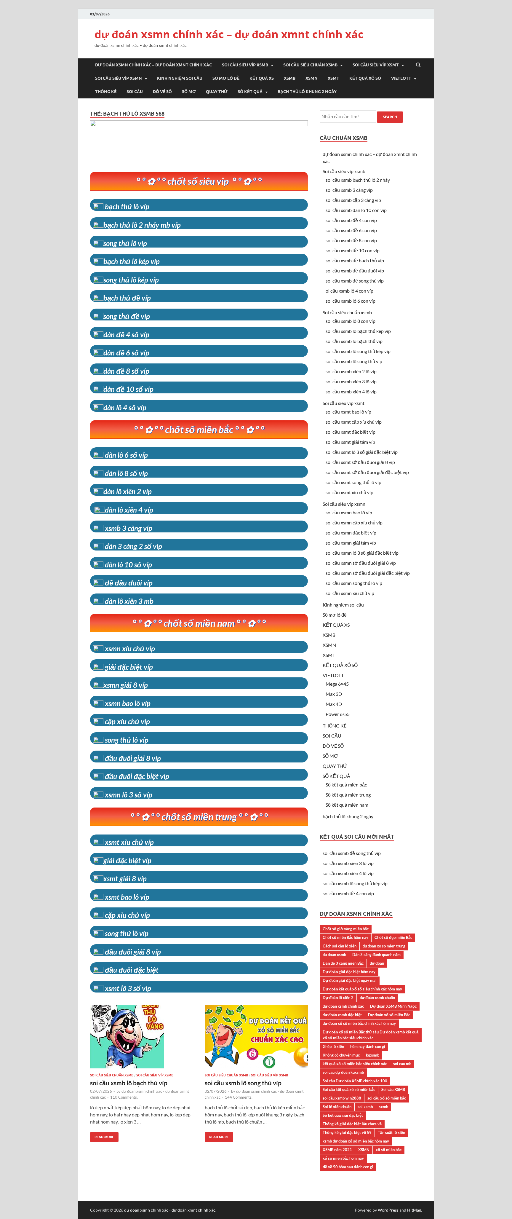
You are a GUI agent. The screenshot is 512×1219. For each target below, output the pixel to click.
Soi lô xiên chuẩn (337, 1106)
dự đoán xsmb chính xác (343, 1006)
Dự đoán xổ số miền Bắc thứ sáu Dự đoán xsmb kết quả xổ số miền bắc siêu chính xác (370, 1035)
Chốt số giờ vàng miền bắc (346, 928)
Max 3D (334, 694)
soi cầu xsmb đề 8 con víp (351, 240)
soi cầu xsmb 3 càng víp (349, 190)
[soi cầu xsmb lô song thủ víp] (256, 1039)
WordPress (388, 1209)
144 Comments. (238, 1097)
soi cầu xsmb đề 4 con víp (351, 220)
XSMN (311, 78)
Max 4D (334, 704)
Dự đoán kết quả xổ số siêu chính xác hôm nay (362, 989)
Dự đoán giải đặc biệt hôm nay (349, 971)
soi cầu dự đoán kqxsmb (343, 1072)
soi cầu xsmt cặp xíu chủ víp (354, 422)
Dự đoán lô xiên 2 (338, 997)
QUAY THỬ (217, 91)
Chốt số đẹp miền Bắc (393, 937)
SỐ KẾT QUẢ (250, 91)
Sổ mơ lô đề (225, 78)
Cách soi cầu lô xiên (339, 946)
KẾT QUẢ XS (261, 78)
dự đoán (377, 963)
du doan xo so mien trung (384, 946)
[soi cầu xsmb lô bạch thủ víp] (141, 1039)
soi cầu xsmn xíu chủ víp (350, 593)
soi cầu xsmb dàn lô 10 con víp (356, 210)
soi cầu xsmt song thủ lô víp (353, 482)
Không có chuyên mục (341, 1055)
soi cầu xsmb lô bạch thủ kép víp (358, 331)
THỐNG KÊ (105, 91)
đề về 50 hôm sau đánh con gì (348, 1166)
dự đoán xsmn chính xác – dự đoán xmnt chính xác (229, 34)
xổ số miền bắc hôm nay (343, 1158)
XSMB (289, 78)
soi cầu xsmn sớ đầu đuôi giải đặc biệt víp (368, 573)
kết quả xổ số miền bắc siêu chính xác (355, 1063)
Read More (102, 1135)
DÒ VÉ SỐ (162, 91)
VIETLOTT (401, 78)
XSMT (333, 78)
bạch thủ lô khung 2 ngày (307, 91)
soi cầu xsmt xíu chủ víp (349, 492)
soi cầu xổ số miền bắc (386, 1098)
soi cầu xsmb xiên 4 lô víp (351, 391)
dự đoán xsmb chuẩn (377, 997)
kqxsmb (372, 1055)
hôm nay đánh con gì (367, 1046)
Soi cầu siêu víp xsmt (376, 65)
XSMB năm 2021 (337, 1149)
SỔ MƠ (189, 91)
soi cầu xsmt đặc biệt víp (350, 432)
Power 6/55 (338, 714)
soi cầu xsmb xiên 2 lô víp (351, 371)
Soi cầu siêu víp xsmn (118, 78)
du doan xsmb (334, 954)
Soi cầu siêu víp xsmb (245, 65)
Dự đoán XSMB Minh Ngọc (393, 1006)
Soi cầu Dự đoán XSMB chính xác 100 (355, 1080)
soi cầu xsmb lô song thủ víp (243, 1082)
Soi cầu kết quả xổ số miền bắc (349, 1089)
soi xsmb (365, 1106)
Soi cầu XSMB (393, 1089)
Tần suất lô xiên (391, 1132)
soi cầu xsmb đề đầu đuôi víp (355, 270)
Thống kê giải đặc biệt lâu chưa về (352, 1123)
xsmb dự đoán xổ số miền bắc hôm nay (356, 1141)
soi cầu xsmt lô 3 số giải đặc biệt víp (362, 452)
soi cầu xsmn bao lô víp (349, 512)
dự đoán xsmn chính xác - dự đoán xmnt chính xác (169, 1209)
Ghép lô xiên (333, 1046)
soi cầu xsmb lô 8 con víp (350, 321)
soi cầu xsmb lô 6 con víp (350, 301)
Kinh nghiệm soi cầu (179, 78)
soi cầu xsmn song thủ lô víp (354, 583)
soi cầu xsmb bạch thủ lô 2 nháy (358, 180)
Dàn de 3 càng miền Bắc (343, 963)
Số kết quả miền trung (348, 794)
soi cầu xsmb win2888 (342, 1098)
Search (390, 117)
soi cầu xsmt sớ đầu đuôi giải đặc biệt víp (367, 472)
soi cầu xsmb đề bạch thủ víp (355, 260)
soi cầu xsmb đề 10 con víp (353, 250)
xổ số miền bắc (388, 1149)
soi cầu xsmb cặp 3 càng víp (353, 200)
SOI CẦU (135, 91)
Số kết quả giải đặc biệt (343, 1115)
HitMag (414, 1209)
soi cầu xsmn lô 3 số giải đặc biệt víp (362, 553)
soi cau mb (402, 1063)
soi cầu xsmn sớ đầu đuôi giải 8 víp (361, 563)
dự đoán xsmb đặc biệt (342, 1014)
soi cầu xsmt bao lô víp (348, 411)
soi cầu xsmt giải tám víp (350, 442)
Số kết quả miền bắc (346, 784)
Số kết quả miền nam (347, 805)
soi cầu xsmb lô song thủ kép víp (358, 351)
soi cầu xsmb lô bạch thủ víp (128, 1082)
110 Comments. (124, 1097)
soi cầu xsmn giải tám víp (351, 542)
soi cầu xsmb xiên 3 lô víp (351, 381)
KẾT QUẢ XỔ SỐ (365, 78)
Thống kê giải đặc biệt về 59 (347, 1132)
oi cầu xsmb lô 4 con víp (349, 290)
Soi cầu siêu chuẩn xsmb (310, 65)
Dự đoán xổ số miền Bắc (389, 1014)
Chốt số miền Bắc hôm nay (345, 937)
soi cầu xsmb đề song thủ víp (355, 280)
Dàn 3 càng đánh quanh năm (376, 954)
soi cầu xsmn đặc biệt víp (351, 532)
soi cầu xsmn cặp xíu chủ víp (354, 522)
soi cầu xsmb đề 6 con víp (351, 230)
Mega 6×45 (337, 684)
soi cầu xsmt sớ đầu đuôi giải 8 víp (360, 462)
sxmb (383, 1106)
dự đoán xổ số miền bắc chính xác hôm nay (359, 1023)
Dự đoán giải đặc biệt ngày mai (350, 980)
